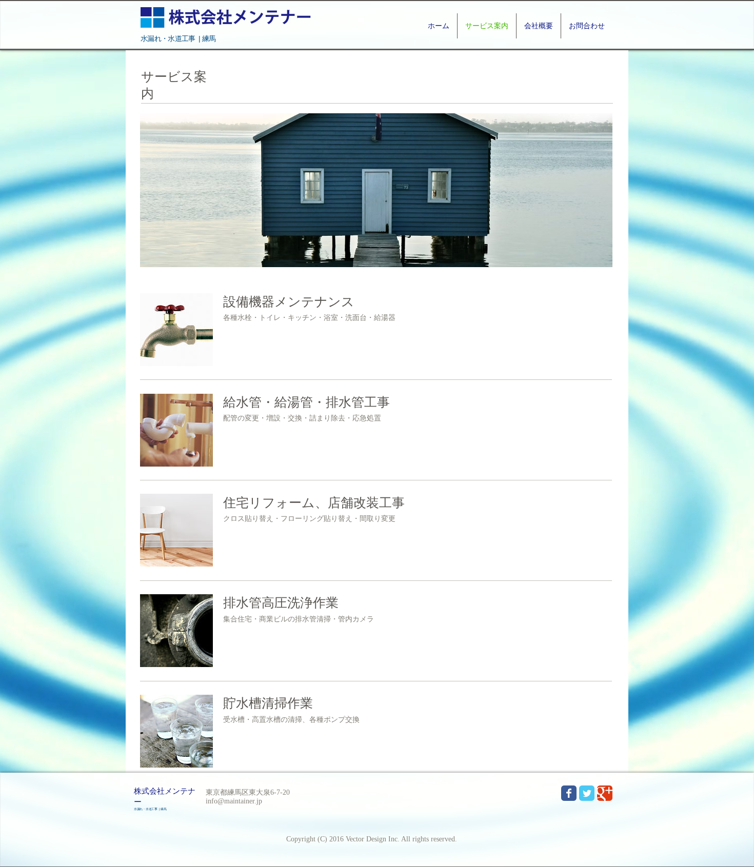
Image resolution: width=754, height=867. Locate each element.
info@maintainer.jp (234, 801)
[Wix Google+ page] (604, 793)
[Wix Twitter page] (586, 793)
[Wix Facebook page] (569, 793)
